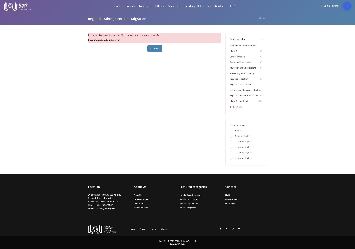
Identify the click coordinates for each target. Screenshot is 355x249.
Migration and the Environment (244, 95)
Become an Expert (141, 207)
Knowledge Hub (192, 6)
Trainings (144, 6)
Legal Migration (237, 56)
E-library (159, 6)
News (129, 6)
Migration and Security (189, 203)
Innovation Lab (215, 6)
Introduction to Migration (190, 195)
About (116, 6)
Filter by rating (237, 125)
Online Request (231, 199)
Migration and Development (243, 67)
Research (173, 6)
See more (237, 107)
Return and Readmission (241, 62)
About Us (137, 195)
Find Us (228, 195)
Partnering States (141, 199)
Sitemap (164, 229)
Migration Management (189, 199)
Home (262, 18)
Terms (153, 229)
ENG (232, 6)
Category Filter (237, 39)
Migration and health (239, 101)
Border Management (188, 207)
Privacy (143, 229)
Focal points (230, 203)
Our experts (139, 203)
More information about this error (104, 40)
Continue (154, 48)
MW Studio (181, 244)
